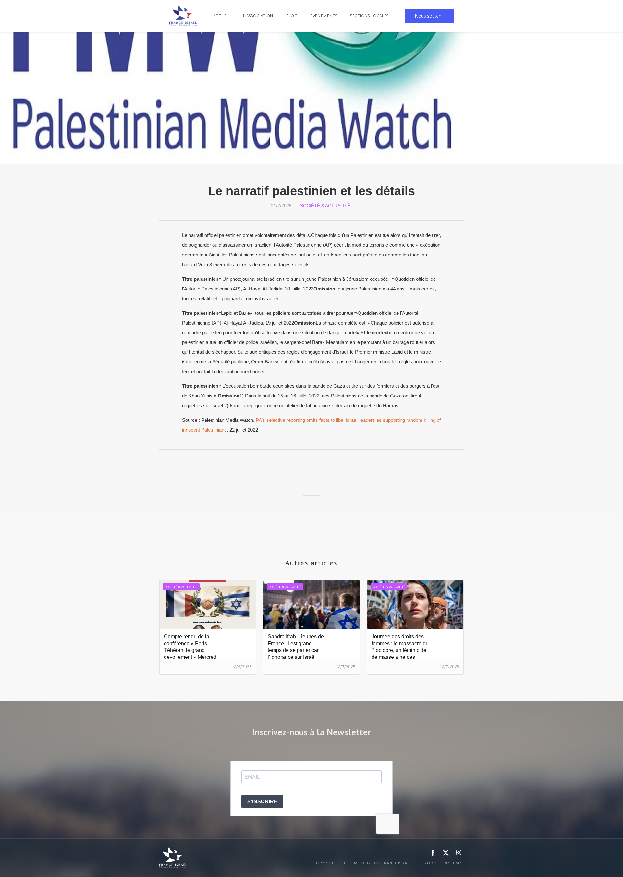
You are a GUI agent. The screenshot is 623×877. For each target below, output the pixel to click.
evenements (323, 15)
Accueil (221, 15)
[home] (183, 16)
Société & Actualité (325, 205)
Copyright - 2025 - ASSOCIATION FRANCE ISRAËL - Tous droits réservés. (388, 863)
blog (291, 15)
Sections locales (369, 15)
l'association (258, 15)
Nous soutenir (429, 15)
